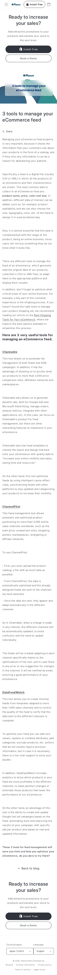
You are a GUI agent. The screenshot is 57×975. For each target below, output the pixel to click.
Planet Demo (27, 961)
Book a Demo (28, 58)
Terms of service (22, 969)
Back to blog (30, 868)
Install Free (30, 49)
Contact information (25, 965)
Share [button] (9, 131)
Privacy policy (44, 965)
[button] (6, 4)
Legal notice (39, 969)
